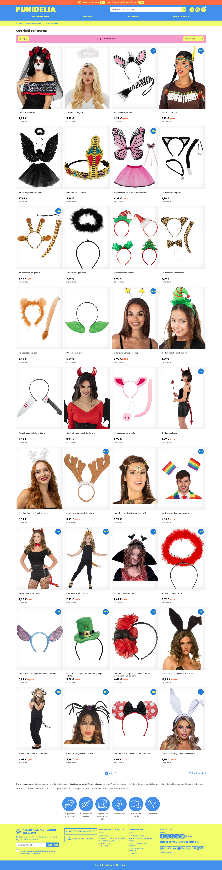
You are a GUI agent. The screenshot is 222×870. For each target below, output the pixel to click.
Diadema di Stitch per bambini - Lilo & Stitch (38, 673)
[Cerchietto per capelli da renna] (87, 478)
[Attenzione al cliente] (197, 9)
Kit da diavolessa (169, 433)
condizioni (52, 851)
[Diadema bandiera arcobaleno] (182, 478)
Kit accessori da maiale (124, 433)
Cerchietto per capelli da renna (80, 513)
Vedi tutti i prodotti (197, 773)
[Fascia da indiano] (182, 77)
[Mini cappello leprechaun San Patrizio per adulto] (87, 638)
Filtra (25, 39)
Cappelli (46, 23)
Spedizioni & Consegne (109, 841)
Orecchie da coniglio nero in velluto (177, 673)
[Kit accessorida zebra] (135, 77)
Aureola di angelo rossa (172, 593)
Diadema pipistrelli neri (124, 593)
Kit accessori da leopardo (173, 272)
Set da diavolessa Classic (30, 593)
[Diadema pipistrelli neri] (135, 558)
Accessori (133, 16)
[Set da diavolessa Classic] (40, 558)
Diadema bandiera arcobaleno (175, 513)
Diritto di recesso (136, 848)
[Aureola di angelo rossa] (182, 558)
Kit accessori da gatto (171, 192)
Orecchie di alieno (74, 353)
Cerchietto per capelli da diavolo (80, 433)
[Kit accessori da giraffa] (40, 237)
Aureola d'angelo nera (76, 272)
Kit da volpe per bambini (77, 593)
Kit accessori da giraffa (29, 272)
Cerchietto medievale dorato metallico (131, 513)
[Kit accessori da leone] (40, 318)
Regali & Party (181, 16)
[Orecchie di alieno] (87, 318)
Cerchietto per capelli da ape (126, 353)
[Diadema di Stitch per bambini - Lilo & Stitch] (40, 638)
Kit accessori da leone (28, 353)
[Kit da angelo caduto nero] (40, 157)
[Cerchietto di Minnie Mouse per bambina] (135, 718)
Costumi (86, 16)
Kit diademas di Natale (124, 272)
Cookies (132, 846)
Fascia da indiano (169, 112)
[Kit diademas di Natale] (135, 237)
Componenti (36, 23)
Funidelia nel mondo (138, 836)
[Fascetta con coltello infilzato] (40, 398)
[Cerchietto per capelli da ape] (135, 318)
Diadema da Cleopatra (76, 192)
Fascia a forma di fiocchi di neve (33, 513)
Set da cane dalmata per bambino (34, 753)
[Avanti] (116, 773)
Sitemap (132, 851)
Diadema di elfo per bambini (174, 353)
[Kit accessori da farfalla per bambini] (135, 157)
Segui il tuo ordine (82, 838)
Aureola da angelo (74, 112)
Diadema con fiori (27, 112)
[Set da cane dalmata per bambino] (40, 718)
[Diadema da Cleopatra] (87, 157)
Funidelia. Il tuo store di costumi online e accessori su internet (36, 9)
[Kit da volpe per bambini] (87, 558)
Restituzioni (104, 843)
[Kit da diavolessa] (182, 398)
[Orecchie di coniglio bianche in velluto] (182, 718)
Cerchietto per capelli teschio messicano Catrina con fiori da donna (132, 674)
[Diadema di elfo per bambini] (182, 318)
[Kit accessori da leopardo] (182, 237)
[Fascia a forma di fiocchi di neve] (40, 478)
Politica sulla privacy (138, 843)
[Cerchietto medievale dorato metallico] (135, 478)
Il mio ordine (105, 836)
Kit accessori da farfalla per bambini (130, 192)
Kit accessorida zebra (123, 112)
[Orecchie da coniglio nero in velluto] (182, 638)
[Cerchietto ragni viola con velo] (87, 718)
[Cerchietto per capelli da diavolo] (87, 398)
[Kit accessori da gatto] (182, 157)
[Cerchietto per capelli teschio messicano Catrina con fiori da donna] (135, 638)
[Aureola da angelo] (87, 77)
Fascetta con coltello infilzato (32, 433)
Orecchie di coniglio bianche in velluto (178, 753)
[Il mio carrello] (203, 9)
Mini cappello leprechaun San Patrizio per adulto (84, 674)
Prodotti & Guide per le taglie (112, 838)
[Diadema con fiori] (40, 77)
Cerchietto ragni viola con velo (79, 753)
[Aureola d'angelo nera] (87, 237)
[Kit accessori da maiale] (135, 398)
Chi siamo (133, 853)
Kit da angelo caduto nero (30, 192)
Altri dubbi (103, 846)
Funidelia (19, 23)
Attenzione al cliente (82, 831)
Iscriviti (53, 845)
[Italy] (162, 836)
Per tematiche (39, 16)
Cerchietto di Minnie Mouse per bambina (132, 753)
